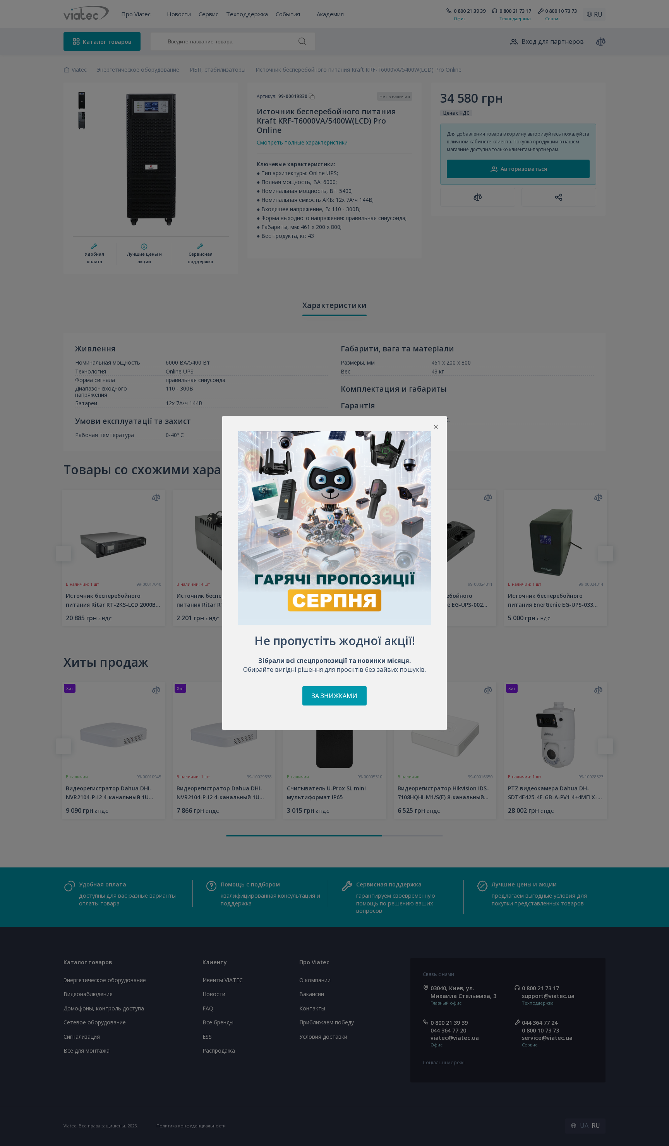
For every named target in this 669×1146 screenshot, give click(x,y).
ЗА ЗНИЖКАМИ (334, 696)
